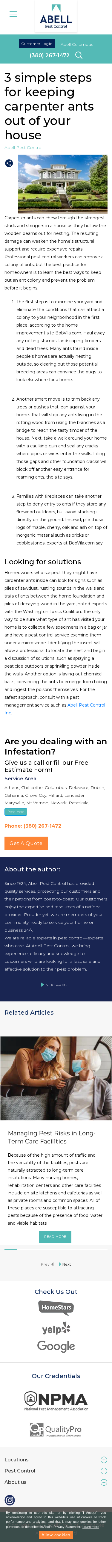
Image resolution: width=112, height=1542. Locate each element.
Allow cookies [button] (56, 1534)
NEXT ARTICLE (58, 985)
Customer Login (37, 43)
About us (15, 1482)
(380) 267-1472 (50, 55)
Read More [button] (15, 812)
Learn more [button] (90, 1527)
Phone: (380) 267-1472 (32, 826)
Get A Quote (26, 843)
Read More (55, 1237)
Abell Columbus (77, 44)
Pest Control (19, 1471)
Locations (16, 1460)
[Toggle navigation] (13, 13)
